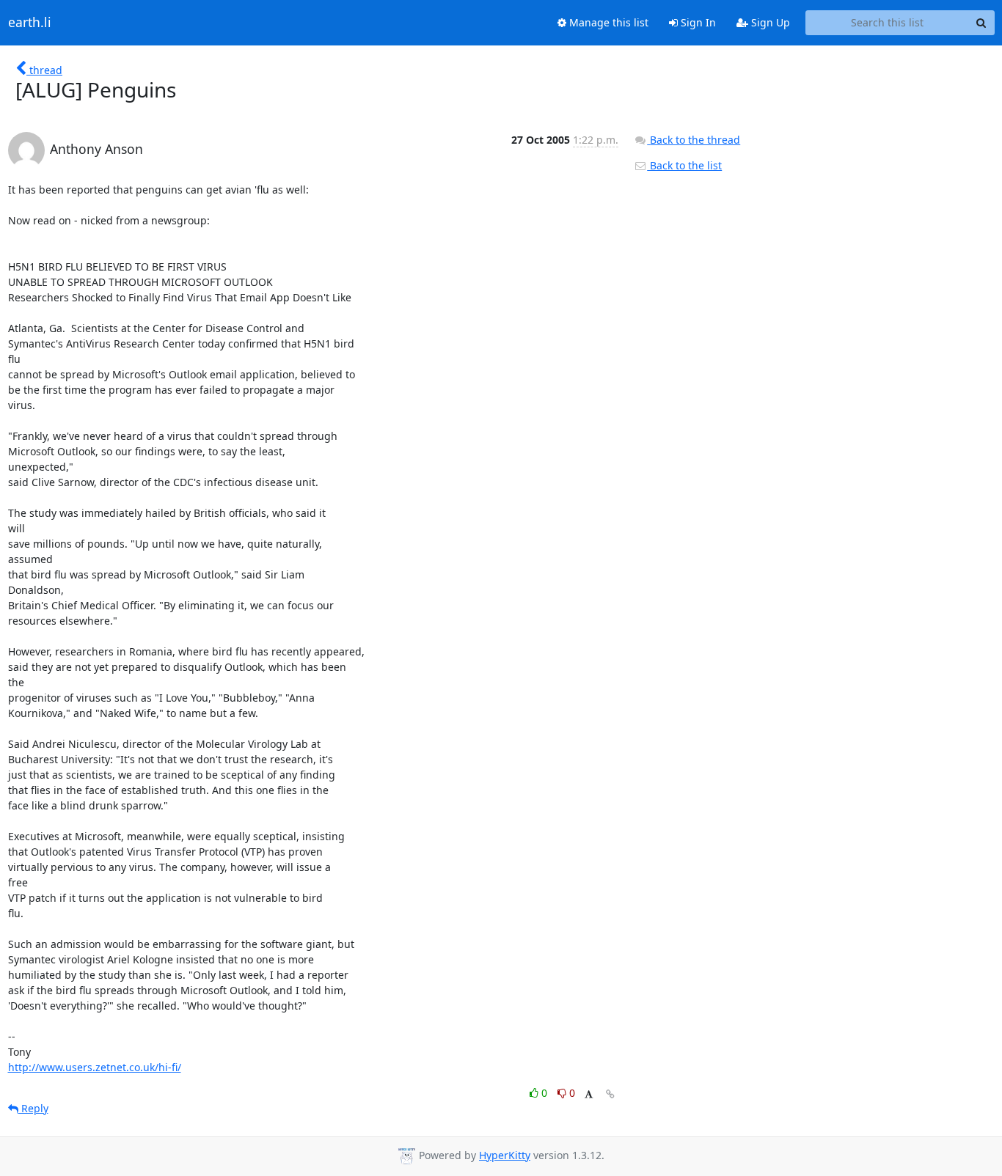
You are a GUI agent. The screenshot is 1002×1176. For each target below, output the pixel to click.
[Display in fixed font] (589, 1095)
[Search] (981, 22)
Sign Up (769, 22)
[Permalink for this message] (610, 1094)
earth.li (29, 23)
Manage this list (607, 22)
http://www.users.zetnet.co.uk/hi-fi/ (94, 1067)
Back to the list (684, 165)
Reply (33, 1108)
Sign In (697, 22)
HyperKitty (504, 1155)
